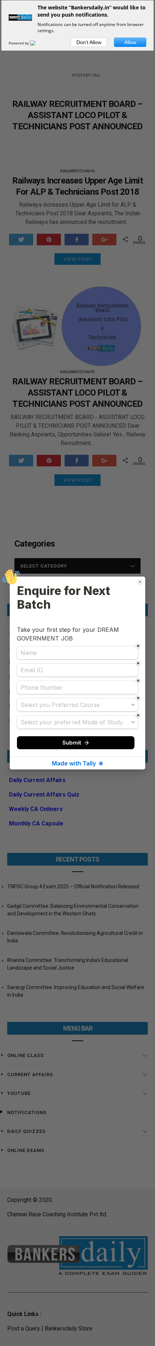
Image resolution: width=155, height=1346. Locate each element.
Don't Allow (88, 42)
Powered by (19, 43)
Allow (130, 42)
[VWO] (37, 43)
